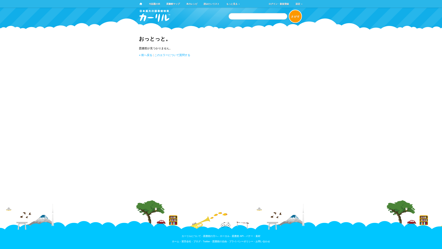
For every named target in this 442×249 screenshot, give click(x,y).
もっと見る (233, 3)
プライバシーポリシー (241, 241)
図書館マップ (173, 3)
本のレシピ (192, 3)
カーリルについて (191, 236)
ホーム (175, 241)
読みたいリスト (211, 3)
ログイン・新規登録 (279, 3)
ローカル (225, 236)
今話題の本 (154, 3)
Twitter (206, 241)
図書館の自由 (219, 241)
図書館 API (238, 236)
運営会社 (186, 241)
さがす (295, 16)
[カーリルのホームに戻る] (154, 21)
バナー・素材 (253, 236)
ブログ (197, 241)
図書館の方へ (210, 236)
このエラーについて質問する (172, 55)
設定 (299, 3)
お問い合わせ (263, 241)
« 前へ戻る (145, 55)
